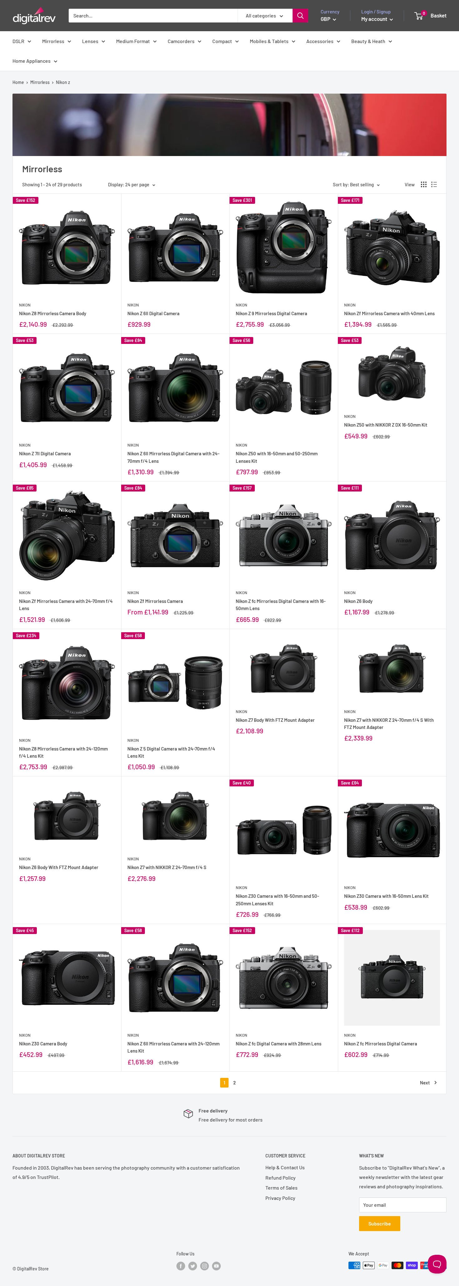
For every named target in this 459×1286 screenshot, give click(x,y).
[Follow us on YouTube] (216, 1266)
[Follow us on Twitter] (192, 1266)
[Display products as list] (434, 184)
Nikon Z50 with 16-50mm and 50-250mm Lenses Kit (277, 457)
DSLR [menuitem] (18, 41)
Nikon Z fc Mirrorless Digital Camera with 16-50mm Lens (281, 604)
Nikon (25, 304)
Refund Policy (280, 1178)
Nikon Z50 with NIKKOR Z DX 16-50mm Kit (385, 425)
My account (374, 19)
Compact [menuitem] (222, 41)
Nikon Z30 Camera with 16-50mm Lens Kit (386, 896)
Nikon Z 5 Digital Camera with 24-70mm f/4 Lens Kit (171, 752)
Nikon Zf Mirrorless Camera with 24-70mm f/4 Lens (66, 604)
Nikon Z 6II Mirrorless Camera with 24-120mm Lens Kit (173, 1047)
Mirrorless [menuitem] (53, 41)
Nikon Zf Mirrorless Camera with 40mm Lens (389, 313)
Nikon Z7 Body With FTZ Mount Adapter (275, 720)
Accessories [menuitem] (319, 41)
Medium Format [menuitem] (133, 41)
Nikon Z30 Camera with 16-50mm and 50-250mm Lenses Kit (277, 899)
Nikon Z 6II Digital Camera (153, 313)
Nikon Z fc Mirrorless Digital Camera (380, 1043)
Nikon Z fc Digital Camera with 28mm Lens (278, 1043)
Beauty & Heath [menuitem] (368, 41)
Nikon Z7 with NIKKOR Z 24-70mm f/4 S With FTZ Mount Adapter (389, 723)
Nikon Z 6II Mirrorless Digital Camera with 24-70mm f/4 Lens (173, 457)
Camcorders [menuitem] (181, 41)
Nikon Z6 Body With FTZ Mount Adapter (58, 867)
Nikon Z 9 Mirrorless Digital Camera (271, 313)
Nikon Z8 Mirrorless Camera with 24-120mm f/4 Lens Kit (63, 752)
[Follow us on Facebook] (180, 1266)
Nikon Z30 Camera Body (43, 1043)
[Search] (300, 15)
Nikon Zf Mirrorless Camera (155, 601)
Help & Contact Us (285, 1167)
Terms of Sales (281, 1188)
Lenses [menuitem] (90, 41)
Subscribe (379, 1223)
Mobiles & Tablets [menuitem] (269, 41)
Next (425, 1082)
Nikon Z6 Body (358, 601)
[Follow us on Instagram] (204, 1266)
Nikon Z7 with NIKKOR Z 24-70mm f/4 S (166, 867)
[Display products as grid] (424, 184)
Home (18, 82)
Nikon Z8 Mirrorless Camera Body (52, 313)
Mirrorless (40, 82)
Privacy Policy (280, 1198)
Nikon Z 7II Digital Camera (45, 453)
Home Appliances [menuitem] (31, 61)
